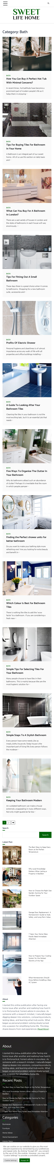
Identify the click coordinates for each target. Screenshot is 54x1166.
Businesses (7, 1124)
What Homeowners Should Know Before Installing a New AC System (40, 980)
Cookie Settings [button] (11, 1160)
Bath (8, 75)
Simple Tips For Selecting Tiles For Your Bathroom (25, 671)
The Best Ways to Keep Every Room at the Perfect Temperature (39, 849)
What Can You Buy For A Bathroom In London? (25, 213)
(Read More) (43, 1029)
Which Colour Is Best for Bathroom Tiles (25, 605)
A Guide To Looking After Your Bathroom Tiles (23, 407)
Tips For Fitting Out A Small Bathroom (21, 279)
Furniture (6, 1128)
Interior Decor (8, 1141)
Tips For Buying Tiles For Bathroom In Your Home (25, 147)
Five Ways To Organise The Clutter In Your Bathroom (26, 473)
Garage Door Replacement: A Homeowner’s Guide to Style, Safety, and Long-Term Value (40, 914)
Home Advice (7, 1133)
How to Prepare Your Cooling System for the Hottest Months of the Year (40, 958)
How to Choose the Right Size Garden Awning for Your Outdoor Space (40, 893)
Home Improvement (10, 1137)
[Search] (48, 3)
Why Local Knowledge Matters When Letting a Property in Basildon (38, 871)
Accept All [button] (24, 1160)
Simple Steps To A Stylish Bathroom (26, 735)
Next (13, 822)
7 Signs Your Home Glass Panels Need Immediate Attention (38, 936)
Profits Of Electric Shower (20, 343)
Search (45, 835)
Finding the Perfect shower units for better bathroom (26, 539)
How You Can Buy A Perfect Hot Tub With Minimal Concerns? (26, 81)
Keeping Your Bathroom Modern (24, 800)
